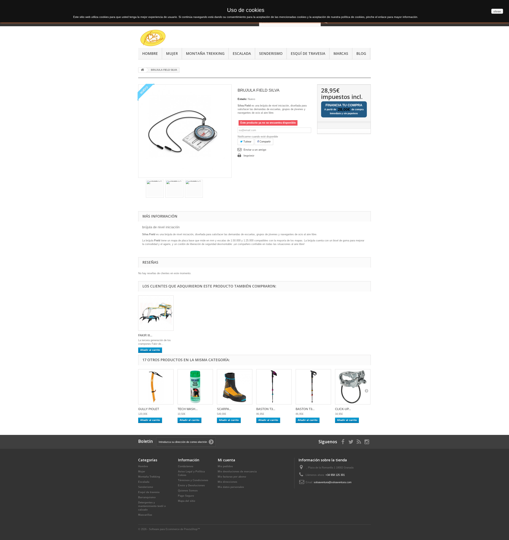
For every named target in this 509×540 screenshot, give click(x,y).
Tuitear (247, 141)
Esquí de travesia (308, 53)
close (497, 11)
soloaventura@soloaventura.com (333, 482)
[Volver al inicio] (142, 70)
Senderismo (271, 53)
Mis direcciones (227, 481)
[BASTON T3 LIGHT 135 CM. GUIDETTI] (313, 387)
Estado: (242, 99)
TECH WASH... (188, 409)
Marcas (340, 53)
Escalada (242, 53)
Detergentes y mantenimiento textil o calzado (152, 506)
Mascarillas (145, 514)
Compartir (265, 141)
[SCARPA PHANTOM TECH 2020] (234, 387)
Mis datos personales (231, 487)
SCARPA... (224, 409)
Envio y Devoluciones (191, 485)
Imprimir (249, 155)
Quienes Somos (188, 490)
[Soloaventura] (175, 38)
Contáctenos (185, 466)
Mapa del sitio (186, 500)
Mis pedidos (225, 466)
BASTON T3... (265, 409)
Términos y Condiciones (193, 480)
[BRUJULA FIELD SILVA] (155, 188)
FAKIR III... (145, 335)
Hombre (150, 53)
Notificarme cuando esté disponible (258, 136)
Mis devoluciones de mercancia (237, 471)
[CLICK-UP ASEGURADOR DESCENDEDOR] (352, 387)
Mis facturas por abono (232, 476)
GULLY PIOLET (148, 409)
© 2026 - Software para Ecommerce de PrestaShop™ (169, 529)
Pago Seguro (186, 495)
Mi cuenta (226, 460)
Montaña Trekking (205, 53)
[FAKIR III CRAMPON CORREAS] (156, 313)
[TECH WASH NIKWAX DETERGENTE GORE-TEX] (195, 387)
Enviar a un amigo (255, 149)
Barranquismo (147, 497)
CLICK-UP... (343, 409)
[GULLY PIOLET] (156, 387)
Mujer (172, 53)
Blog (361, 53)
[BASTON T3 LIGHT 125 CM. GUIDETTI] (274, 387)
